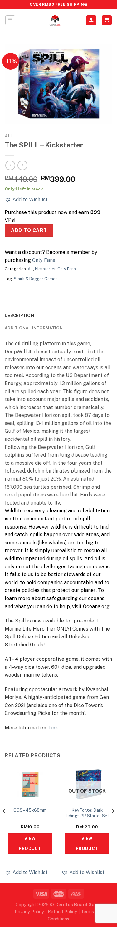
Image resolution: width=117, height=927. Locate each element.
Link (53, 728)
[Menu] (10, 20)
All (9, 135)
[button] (26, 200)
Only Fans (43, 260)
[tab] (58, 316)
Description (19, 315)
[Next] (113, 823)
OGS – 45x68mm (29, 810)
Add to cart (29, 230)
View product (30, 843)
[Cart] (107, 20)
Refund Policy (62, 911)
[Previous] (4, 823)
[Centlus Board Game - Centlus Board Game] (55, 20)
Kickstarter (45, 269)
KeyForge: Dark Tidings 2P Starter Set (87, 813)
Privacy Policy (29, 911)
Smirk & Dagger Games (36, 279)
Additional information (34, 328)
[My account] (91, 20)
